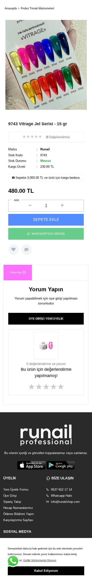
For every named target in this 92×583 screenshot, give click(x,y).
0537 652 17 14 (61, 489)
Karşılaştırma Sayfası (18, 520)
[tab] (18, 272)
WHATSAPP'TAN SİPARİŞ (48, 233)
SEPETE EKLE (46, 220)
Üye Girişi (10, 495)
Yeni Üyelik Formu (15, 489)
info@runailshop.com (65, 502)
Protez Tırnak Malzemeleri (37, 8)
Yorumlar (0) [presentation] (17, 272)
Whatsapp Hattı (61, 495)
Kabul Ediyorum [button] (46, 570)
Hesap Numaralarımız (18, 508)
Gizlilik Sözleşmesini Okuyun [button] (39, 560)
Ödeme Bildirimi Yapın (18, 514)
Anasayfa (11, 8)
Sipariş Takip (12, 502)
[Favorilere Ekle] (13, 249)
